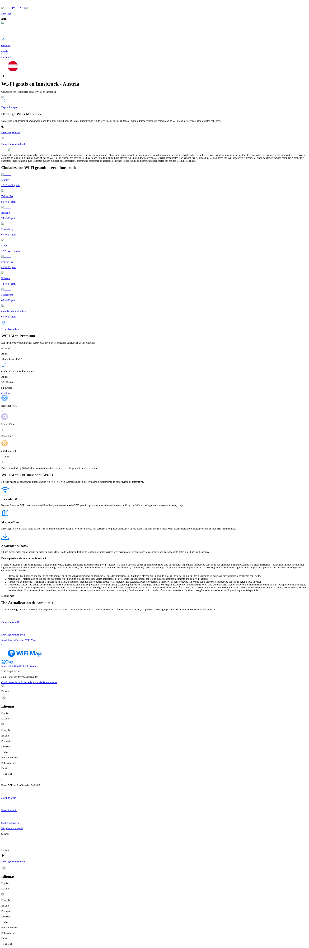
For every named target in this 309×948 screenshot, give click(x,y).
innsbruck (6, 57)
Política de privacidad (32, 682)
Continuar (6, 393)
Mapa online (7, 666)
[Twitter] (3, 663)
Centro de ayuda (27, 666)
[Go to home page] (12, 5)
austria (4, 51)
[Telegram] (11, 663)
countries (5, 45)
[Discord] (7, 663)
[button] (154, 688)
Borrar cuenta (50, 682)
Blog (16, 666)
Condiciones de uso (11, 682)
